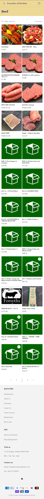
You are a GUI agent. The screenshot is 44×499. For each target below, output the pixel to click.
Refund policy (8, 417)
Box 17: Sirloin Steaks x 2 (30, 219)
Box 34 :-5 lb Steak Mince (10, 191)
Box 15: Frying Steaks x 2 (10, 249)
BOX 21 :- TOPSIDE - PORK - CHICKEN (31, 337)
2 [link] (22, 380)
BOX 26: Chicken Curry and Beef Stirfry (31, 162)
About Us (7, 399)
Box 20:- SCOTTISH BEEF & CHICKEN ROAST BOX (10, 220)
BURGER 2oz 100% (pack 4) (31, 75)
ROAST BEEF (6, 133)
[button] (4, 3)
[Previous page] (11, 380)
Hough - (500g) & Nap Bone (31, 133)
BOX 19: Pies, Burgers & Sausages (9, 162)
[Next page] (33, 380)
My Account (8, 422)
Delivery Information (11, 435)
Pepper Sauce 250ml (28, 308)
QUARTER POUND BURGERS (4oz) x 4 (11, 76)
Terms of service (9, 412)
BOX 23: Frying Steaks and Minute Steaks (30, 249)
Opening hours (8, 394)
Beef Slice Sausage (28, 105)
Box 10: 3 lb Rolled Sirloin (10, 337)
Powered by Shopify (29, 495)
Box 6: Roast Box (7, 366)
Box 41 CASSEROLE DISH (30, 191)
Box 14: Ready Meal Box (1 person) (30, 367)
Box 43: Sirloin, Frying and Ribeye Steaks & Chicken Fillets (12, 279)
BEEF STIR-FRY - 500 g (29, 47)
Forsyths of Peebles (18, 495)
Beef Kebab (5, 47)
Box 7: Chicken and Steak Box (31, 279)
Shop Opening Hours (10, 439)
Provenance (7, 403)
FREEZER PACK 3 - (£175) (10, 308)
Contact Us (7, 408)
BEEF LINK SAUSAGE (8, 105)
